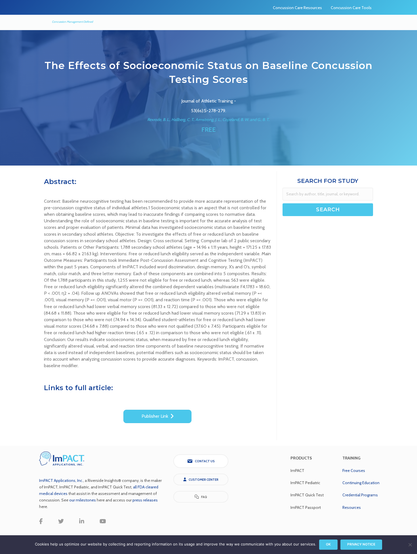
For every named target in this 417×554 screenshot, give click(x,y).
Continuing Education (361, 482)
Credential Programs (360, 494)
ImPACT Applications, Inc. (61, 480)
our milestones (83, 500)
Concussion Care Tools (351, 7)
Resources (351, 507)
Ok (328, 544)
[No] (410, 544)
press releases (145, 500)
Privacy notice (361, 544)
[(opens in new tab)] (62, 458)
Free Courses (353, 470)
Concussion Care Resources (297, 7)
